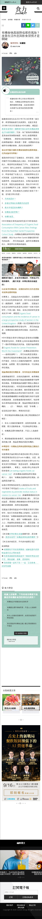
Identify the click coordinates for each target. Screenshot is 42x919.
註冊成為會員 (28, 899)
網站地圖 (21, 909)
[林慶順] (5, 45)
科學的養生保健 (15, 534)
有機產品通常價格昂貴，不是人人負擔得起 (21, 608)
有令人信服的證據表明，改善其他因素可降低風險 (21, 616)
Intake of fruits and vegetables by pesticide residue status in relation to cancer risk (19, 491)
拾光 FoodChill (31, 2)
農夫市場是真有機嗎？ (14, 207)
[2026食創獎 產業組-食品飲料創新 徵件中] (21, 763)
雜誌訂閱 (32, 907)
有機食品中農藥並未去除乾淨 (17, 602)
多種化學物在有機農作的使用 (17, 203)
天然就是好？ (10, 198)
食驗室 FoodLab (10, 2)
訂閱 (11, 899)
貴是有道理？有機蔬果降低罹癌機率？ (21, 537)
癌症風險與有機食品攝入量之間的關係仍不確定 (21, 624)
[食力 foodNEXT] (21, 10)
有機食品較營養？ (12, 212)
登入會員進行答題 (21, 633)
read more (12, 641)
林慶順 (22, 43)
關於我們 (9, 907)
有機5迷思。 (10, 216)
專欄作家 (17, 20)
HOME (4, 20)
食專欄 (10, 20)
